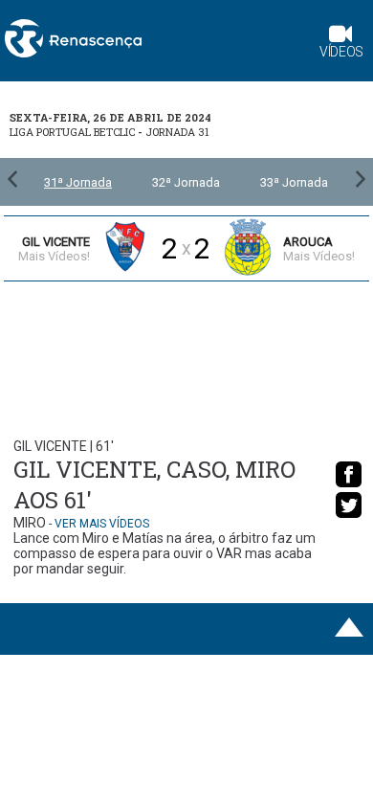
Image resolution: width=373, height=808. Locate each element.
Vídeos (341, 51)
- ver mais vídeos (99, 523)
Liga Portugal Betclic (72, 131)
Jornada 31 (177, 131)
